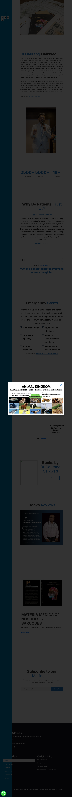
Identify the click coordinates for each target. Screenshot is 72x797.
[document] (36, 398)
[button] (61, 384)
